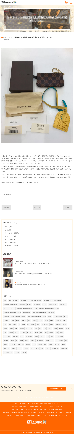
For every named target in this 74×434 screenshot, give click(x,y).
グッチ (64, 324)
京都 (29, 320)
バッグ (51, 324)
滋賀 (5, 300)
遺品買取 (61, 328)
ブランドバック (59, 336)
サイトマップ (63, 415)
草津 (46, 332)
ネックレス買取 (59, 340)
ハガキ (49, 328)
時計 (13, 320)
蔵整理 (5, 344)
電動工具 (28, 344)
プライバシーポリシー (9, 308)
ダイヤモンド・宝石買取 (12, 233)
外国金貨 (23, 352)
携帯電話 (57, 344)
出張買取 (26, 348)
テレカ (55, 328)
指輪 (5, 332)
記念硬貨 (23, 332)
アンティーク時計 (42, 344)
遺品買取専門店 (26, 312)
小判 (40, 328)
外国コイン (29, 332)
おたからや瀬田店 (53, 304)
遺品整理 (51, 332)
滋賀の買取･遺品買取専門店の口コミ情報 (27, 308)
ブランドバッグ (49, 340)
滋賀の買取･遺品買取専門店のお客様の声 (49, 308)
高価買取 (6, 340)
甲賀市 (26, 340)
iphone (67, 328)
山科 (57, 332)
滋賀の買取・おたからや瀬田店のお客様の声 (43, 312)
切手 (5, 324)
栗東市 (51, 320)
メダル (13, 348)
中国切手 (33, 340)
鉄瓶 (16, 328)
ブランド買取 (64, 348)
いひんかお (21, 344)
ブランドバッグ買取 (6, 194)
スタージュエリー (57, 316)
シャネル (40, 320)
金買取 (22, 336)
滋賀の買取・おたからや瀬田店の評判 (37, 316)
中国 (10, 324)
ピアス (65, 316)
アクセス (44, 304)
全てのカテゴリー (10, 227)
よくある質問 (37, 304)
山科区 (34, 320)
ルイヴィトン (45, 324)
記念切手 (48, 348)
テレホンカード (31, 324)
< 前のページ (6, 207)
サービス (29, 304)
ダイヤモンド (13, 344)
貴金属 (64, 320)
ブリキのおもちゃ (8, 352)
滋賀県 (61, 332)
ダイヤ (63, 344)
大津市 (23, 324)
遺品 (38, 324)
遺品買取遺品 (55, 348)
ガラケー (51, 344)
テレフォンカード (34, 348)
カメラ (16, 332)
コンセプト (15, 300)
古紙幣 (36, 332)
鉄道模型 (22, 328)
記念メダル (6, 348)
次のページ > (68, 207)
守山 (48, 336)
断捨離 (12, 340)
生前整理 (11, 332)
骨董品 (14, 324)
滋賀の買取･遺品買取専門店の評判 (12, 312)
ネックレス (58, 320)
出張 (42, 348)
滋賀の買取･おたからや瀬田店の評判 (52, 300)
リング (46, 320)
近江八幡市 (15, 336)
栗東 (66, 340)
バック (5, 328)
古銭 (41, 332)
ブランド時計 (7, 336)
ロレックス (6, 320)
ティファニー (29, 328)
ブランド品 (58, 324)
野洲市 (11, 328)
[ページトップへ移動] (71, 389)
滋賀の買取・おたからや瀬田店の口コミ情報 (14, 316)
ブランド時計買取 (10, 239)
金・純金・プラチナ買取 (12, 245)
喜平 (52, 336)
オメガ (34, 344)
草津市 (17, 320)
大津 (45, 328)
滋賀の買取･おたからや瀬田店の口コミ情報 (31, 300)
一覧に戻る (37, 207)
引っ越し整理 (40, 340)
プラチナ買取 (29, 336)
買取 (10, 300)
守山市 (49, 316)
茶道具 (36, 336)
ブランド (24, 320)
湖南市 (21, 340)
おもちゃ (17, 352)
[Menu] (71, 2)
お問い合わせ (63, 304)
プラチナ (19, 348)
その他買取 (8, 230)
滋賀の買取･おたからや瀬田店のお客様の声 (14, 304)
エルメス (42, 336)
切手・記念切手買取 (10, 242)
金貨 (36, 328)
